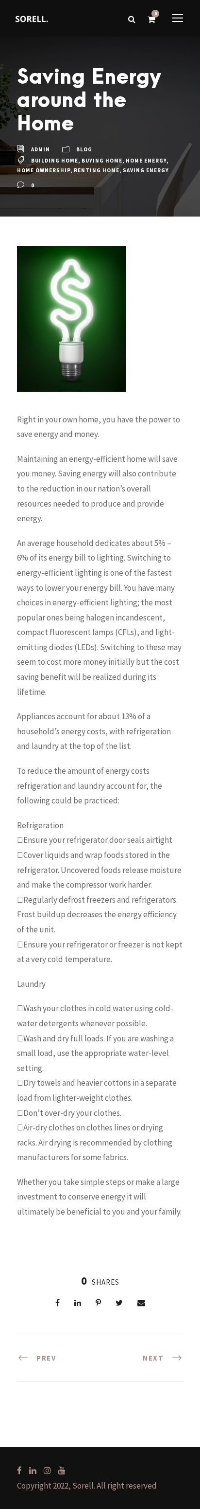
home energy (146, 160)
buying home (102, 160)
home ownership (43, 170)
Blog (84, 149)
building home (54, 160)
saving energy (146, 170)
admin (40, 149)
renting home (96, 170)
